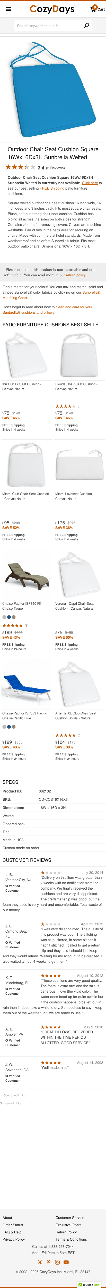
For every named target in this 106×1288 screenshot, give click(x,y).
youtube (66, 1262)
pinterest (49, 1262)
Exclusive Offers (68, 1224)
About (7, 1217)
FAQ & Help (12, 1231)
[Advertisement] (53, 1154)
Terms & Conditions (71, 1239)
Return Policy (66, 1231)
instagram (57, 1262)
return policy (76, 274)
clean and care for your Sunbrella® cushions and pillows (47, 309)
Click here (90, 182)
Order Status (13, 1224)
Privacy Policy (14, 1239)
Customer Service (70, 1217)
